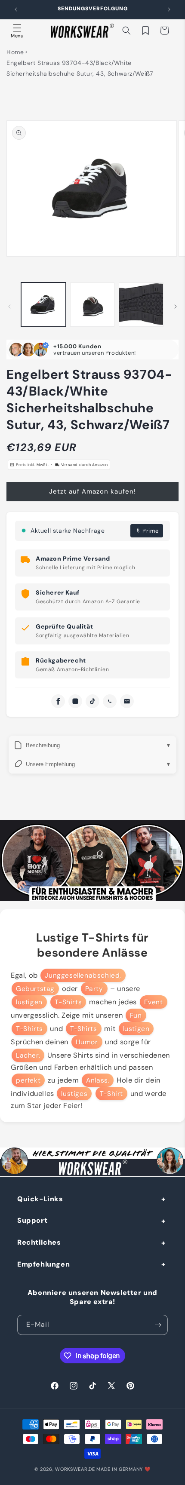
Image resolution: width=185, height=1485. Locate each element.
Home (15, 52)
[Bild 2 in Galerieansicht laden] (92, 304)
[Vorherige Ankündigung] (15, 9)
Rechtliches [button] (39, 1242)
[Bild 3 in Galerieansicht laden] (141, 304)
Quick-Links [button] (40, 1198)
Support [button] (32, 1220)
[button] (17, 30)
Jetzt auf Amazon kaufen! (92, 491)
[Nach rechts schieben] (175, 306)
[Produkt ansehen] (92, 860)
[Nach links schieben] (9, 306)
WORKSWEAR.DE (75, 1469)
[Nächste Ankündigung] (169, 9)
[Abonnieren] (157, 1325)
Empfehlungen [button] (43, 1264)
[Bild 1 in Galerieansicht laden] (43, 304)
